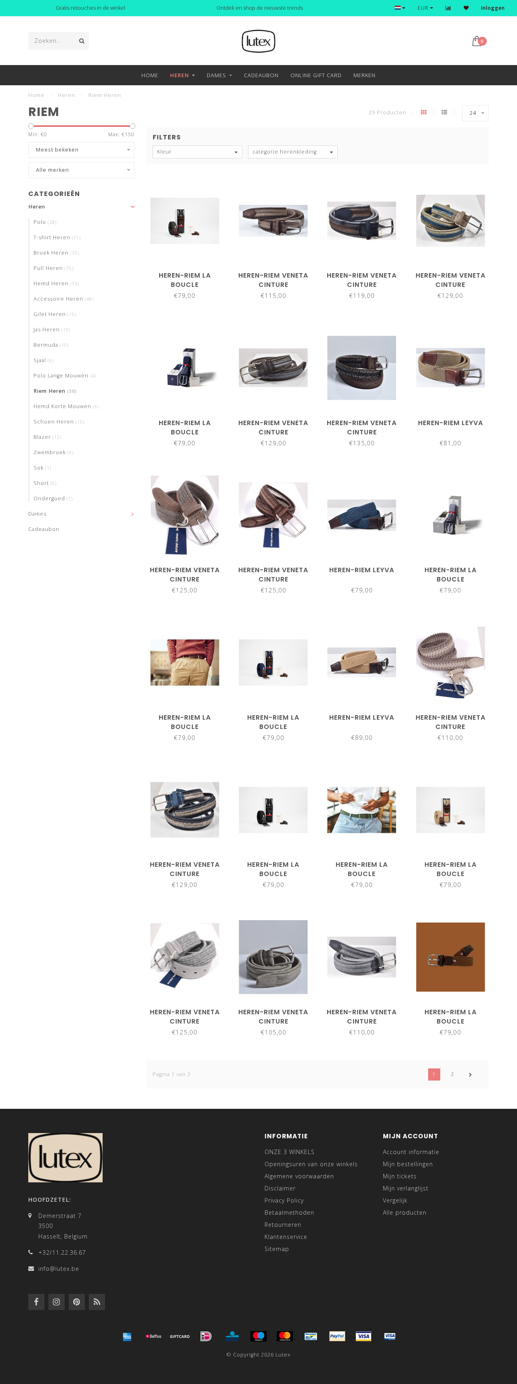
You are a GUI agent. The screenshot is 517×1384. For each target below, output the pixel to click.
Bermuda (51, 344)
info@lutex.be (58, 1268)
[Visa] (363, 1336)
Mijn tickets (400, 1176)
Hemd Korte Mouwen (66, 406)
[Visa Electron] (390, 1336)
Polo (45, 222)
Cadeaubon (261, 75)
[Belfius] (153, 1336)
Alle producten (405, 1212)
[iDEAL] (206, 1336)
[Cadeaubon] (180, 1336)
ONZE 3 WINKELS (290, 1152)
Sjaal (44, 360)
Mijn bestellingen (408, 1164)
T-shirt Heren (57, 237)
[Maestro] (258, 1336)
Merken (364, 75)
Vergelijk (395, 1200)
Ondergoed (53, 498)
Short (45, 483)
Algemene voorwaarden (299, 1176)
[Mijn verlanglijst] (466, 7)
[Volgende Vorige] (470, 1074)
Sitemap (277, 1249)
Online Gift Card (316, 75)
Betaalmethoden (289, 1212)
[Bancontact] (311, 1336)
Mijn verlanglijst (406, 1188)
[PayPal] (337, 1336)
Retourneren (283, 1224)
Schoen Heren (59, 421)
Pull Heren (54, 268)
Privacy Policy (284, 1200)
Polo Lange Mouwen (65, 375)
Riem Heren (55, 391)
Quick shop (188, 272)
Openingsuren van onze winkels (311, 1164)
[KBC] (232, 1336)
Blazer (47, 437)
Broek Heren (56, 252)
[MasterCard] (285, 1336)
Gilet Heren (55, 314)
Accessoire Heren (64, 298)
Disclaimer (280, 1188)
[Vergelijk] (449, 7)
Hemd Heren (56, 283)
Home (149, 75)
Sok (42, 467)
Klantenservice (286, 1237)
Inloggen (493, 7)
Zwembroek (54, 452)
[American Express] (127, 1336)
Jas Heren (52, 329)
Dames (216, 75)
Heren (179, 75)
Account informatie (411, 1152)
